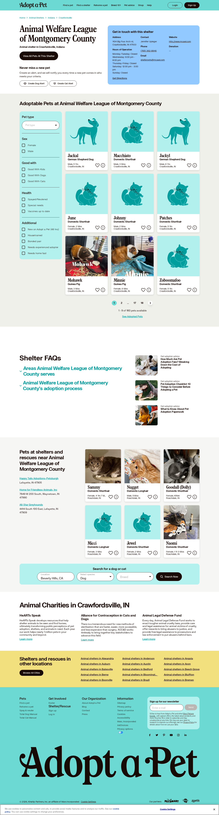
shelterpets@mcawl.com (153, 60)
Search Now (171, 576)
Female (32, 145)
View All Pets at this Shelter (39, 56)
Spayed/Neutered (38, 199)
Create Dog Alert (36, 83)
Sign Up (192, 5)
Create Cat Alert (65, 83)
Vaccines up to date (39, 211)
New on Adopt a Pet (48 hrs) (43, 229)
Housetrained (35, 235)
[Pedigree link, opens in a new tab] (185, 800)
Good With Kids (36, 169)
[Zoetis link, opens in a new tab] (195, 800)
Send (191, 707)
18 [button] (142, 303)
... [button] (128, 303)
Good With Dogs (37, 175)
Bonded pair (34, 241)
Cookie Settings (88, 801)
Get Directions (119, 78)
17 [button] (135, 303)
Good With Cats (36, 181)
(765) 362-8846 (149, 50)
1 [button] (114, 303)
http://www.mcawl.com (180, 41)
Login (175, 5)
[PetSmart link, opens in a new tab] (171, 801)
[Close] (214, 809)
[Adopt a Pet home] (33, 5)
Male (30, 151)
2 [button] (121, 303)
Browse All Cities (31, 672)
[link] (101, 5)
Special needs (35, 205)
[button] (150, 303)
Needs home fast (37, 253)
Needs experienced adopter (43, 247)
